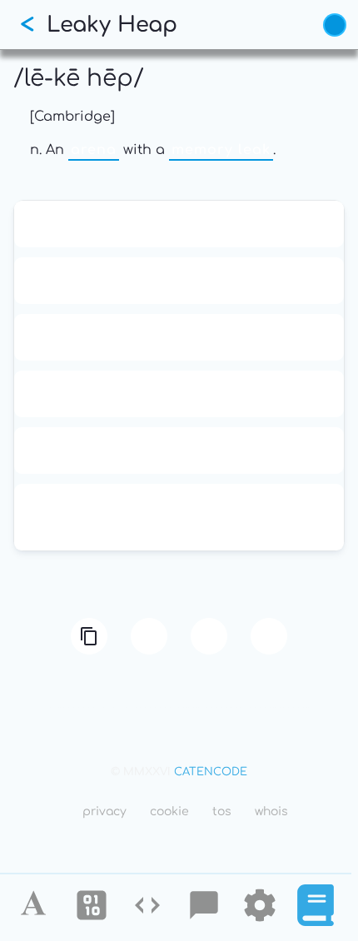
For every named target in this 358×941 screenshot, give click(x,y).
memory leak (221, 149)
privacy (104, 811)
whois (271, 811)
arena (94, 149)
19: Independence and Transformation (179, 337)
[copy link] (89, 636)
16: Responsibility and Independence (179, 280)
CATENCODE (210, 772)
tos (221, 811)
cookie (169, 811)
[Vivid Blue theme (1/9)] (335, 25)
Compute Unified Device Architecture (179, 450)
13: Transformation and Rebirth (179, 224)
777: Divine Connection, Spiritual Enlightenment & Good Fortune (179, 517)
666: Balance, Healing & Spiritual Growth (179, 393)
